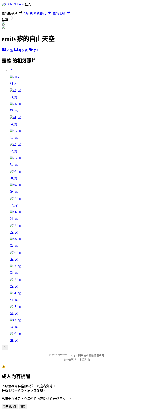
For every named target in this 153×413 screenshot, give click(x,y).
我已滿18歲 (9, 406)
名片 (36, 50)
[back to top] (5, 347)
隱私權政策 (69, 359)
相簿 (10, 50)
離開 (23, 406)
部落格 (23, 50)
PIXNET (62, 355)
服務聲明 (85, 359)
